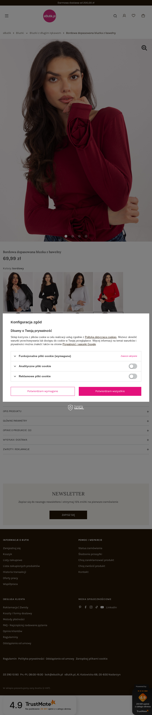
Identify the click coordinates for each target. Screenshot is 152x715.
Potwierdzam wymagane (42, 391)
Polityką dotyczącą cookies (101, 336)
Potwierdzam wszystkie (110, 391)
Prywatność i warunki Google (79, 344)
